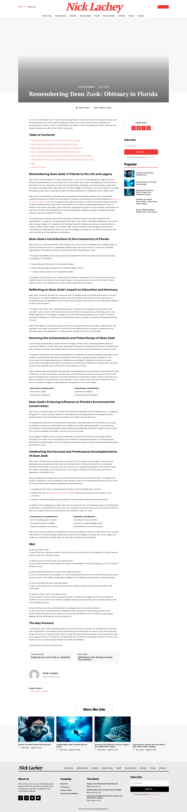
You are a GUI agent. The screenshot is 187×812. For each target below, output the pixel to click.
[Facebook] (133, 128)
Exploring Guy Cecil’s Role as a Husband (50, 657)
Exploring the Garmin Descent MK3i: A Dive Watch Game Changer (146, 201)
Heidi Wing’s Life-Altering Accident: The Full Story (95, 658)
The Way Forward (38, 167)
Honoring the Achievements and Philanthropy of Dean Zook (56, 152)
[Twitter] (138, 128)
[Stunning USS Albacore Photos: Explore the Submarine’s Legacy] (129, 192)
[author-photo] (19, 747)
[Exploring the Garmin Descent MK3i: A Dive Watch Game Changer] (129, 201)
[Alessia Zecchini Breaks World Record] (129, 173)
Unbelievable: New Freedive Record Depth (71, 746)
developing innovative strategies (61, 493)
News (89, 786)
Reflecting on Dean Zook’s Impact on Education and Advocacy (57, 148)
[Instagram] (26, 798)
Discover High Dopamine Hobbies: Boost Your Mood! (146, 211)
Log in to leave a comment (39, 691)
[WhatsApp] (148, 128)
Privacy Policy (148, 157)
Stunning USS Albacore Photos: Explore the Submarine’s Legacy (144, 192)
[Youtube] (38, 798)
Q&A (33, 163)
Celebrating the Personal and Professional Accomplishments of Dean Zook (62, 160)
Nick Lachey (84, 108)
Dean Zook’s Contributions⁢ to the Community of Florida (54, 144)
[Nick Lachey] (34, 674)
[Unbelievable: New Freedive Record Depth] (129, 183)
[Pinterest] (143, 128)
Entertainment (86, 87)
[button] (32, 7)
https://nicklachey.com (51, 677)
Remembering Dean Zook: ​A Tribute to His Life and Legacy (55, 140)
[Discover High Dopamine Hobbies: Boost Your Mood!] (129, 210)
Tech (88, 800)
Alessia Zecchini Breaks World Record (144, 174)
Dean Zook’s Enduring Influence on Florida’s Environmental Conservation (61, 156)
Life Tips (104, 87)
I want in (139, 152)
